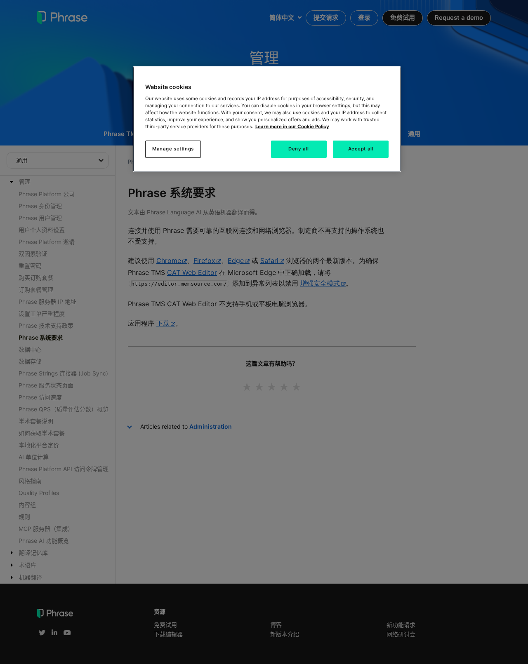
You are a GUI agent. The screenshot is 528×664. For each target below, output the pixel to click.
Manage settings (173, 149)
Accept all (361, 149)
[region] (267, 119)
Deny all (298, 149)
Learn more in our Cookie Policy (292, 126)
